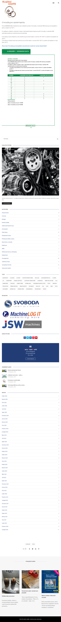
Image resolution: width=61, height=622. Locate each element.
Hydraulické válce (18, 280)
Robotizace (4, 245)
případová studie (14, 286)
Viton (56, 286)
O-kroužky (12, 283)
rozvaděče (31, 286)
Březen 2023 (5, 467)
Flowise (54, 277)
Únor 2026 (4, 402)
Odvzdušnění (5, 229)
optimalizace (28, 283)
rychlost (38, 286)
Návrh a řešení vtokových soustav (48, 596)
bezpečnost (5, 277)
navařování (5, 283)
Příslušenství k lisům (6, 235)
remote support (23, 286)
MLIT (56, 280)
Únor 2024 (4, 461)
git (3, 280)
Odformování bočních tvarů (8, 225)
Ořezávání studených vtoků (39, 283)
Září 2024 (4, 438)
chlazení (12, 277)
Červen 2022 (4, 487)
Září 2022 (4, 477)
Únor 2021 (4, 519)
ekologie (37, 277)
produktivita (5, 286)
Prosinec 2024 (5, 428)
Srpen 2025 (4, 412)
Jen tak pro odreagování (29, 280)
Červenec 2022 (5, 484)
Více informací (6, 203)
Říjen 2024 (4, 435)
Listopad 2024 (5, 431)
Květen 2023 (4, 464)
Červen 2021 (4, 506)
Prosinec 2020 (5, 526)
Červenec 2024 (5, 444)
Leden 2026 (4, 405)
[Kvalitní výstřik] (9, 2)
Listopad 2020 (5, 529)
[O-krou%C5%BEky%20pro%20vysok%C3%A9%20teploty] (29, 549)
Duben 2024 (4, 454)
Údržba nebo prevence (8, 596)
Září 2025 (4, 409)
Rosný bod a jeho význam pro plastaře (30, 592)
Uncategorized (5, 258)
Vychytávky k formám (6, 264)
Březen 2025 (5, 422)
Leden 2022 (4, 493)
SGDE (47, 286)
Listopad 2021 (5, 500)
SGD (43, 286)
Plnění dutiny (4, 232)
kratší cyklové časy (49, 280)
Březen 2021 (5, 516)
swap (52, 286)
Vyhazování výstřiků (6, 268)
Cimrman (4, 216)
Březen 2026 (5, 399)
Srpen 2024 (4, 441)
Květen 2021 (4, 510)
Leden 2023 (4, 471)
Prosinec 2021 (5, 497)
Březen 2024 (5, 458)
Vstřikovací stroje (6, 261)
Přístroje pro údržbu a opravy (8, 238)
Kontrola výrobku (5, 222)
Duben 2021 (4, 513)
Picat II (49, 283)
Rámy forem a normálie (7, 242)
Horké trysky (9, 280)
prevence (55, 283)
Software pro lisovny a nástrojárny (9, 251)
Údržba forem (5, 255)
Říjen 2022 (4, 474)
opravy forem (20, 283)
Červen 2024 (4, 448)
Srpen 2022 (4, 480)
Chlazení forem (5, 212)
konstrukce (40, 280)
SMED (3, 248)
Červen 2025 (4, 418)
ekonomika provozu (45, 277)
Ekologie (4, 219)
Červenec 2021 (5, 503)
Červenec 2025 (5, 415)
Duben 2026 (4, 396)
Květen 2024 (4, 451)
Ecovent (18, 277)
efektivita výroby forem (27, 277)
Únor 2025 (4, 425)
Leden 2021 (4, 523)
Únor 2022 (4, 490)
